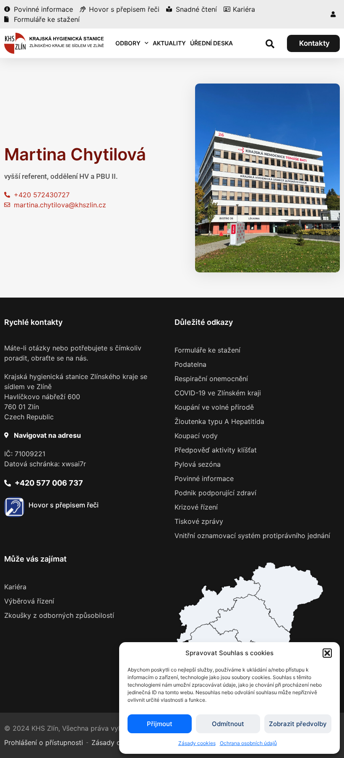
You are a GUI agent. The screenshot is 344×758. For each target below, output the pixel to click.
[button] (327, 653)
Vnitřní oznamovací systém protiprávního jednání (252, 535)
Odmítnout (228, 724)
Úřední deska (211, 43)
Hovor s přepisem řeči (64, 505)
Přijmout (159, 724)
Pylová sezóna (198, 464)
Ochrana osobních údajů (248, 743)
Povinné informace (204, 478)
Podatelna (190, 364)
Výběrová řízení (29, 601)
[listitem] (250, 623)
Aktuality (169, 43)
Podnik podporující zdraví (215, 493)
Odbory (128, 43)
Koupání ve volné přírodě (214, 407)
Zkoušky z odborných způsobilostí (59, 615)
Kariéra (15, 587)
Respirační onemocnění (211, 378)
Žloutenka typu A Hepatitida (219, 421)
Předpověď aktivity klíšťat (216, 450)
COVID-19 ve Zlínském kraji (218, 393)
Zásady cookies (197, 743)
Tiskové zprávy (199, 521)
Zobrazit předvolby (298, 724)
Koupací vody (196, 435)
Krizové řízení (196, 507)
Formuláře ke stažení (207, 350)
